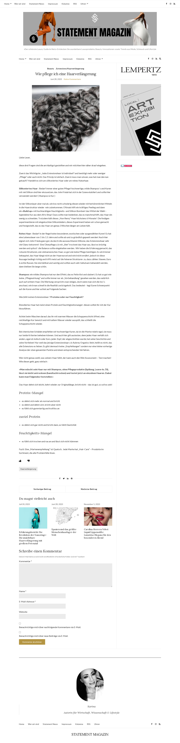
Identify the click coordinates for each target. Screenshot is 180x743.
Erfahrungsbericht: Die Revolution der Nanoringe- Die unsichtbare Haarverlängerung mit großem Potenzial (33, 538)
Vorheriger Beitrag (42, 489)
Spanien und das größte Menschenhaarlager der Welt (63, 532)
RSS (75, 4)
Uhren (83, 4)
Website (23, 611)
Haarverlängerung (28, 469)
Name (22, 591)
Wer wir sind (19, 4)
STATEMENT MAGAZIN (90, 734)
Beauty (50, 68)
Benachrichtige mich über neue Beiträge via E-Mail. (43, 636)
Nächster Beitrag (89, 489)
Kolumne (65, 4)
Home (6, 4)
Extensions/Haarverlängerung (70, 68)
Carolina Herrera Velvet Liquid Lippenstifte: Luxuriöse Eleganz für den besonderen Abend (97, 533)
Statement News (36, 4)
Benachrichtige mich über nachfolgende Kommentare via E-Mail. (50, 627)
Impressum (53, 4)
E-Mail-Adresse (27, 601)
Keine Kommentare (72, 79)
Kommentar (25, 561)
